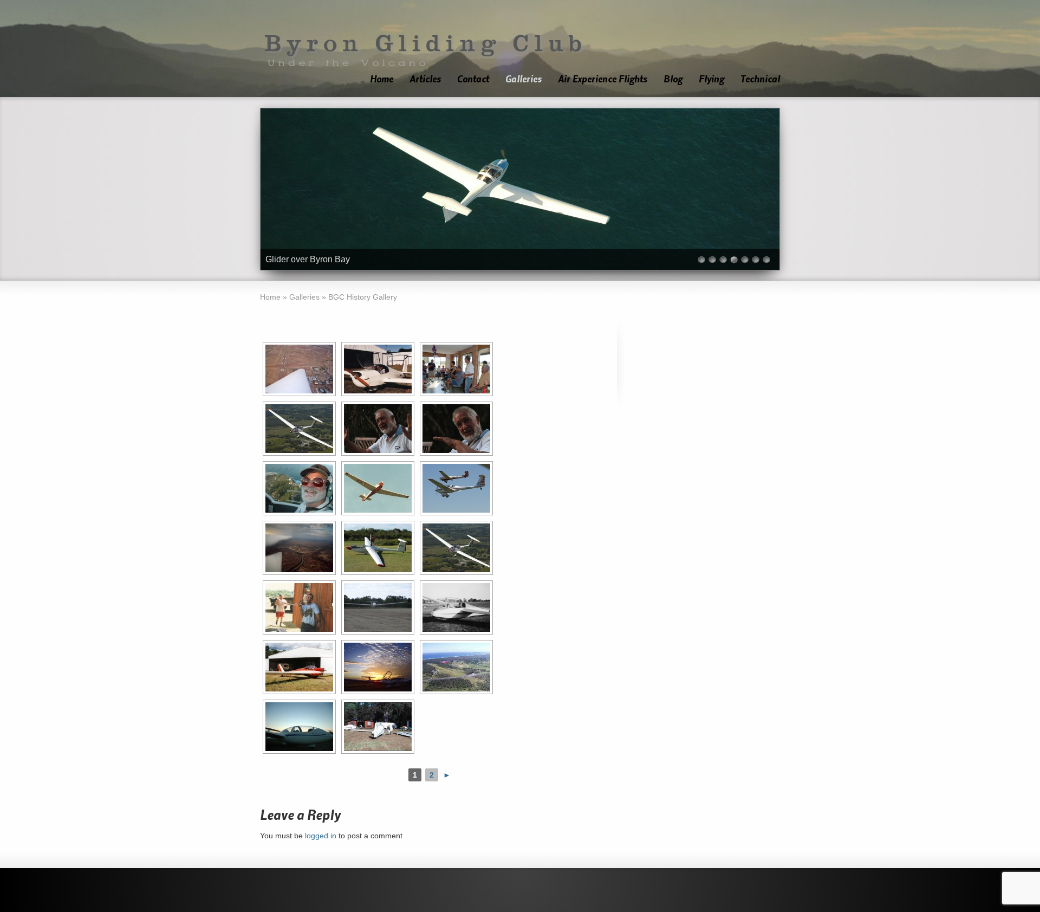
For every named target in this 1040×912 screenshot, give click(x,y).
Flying (711, 79)
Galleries (523, 79)
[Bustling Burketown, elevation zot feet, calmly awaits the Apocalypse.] (299, 547)
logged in (320, 835)
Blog (673, 79)
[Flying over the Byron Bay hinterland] (299, 428)
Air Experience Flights (602, 79)
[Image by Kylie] (299, 488)
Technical (760, 79)
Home (381, 79)
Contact (473, 79)
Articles (425, 79)
